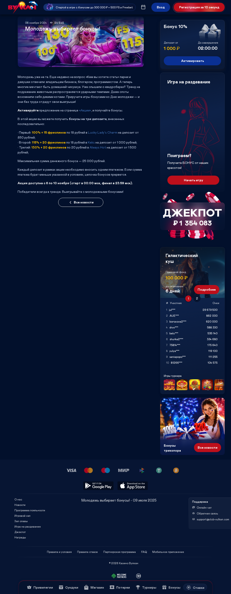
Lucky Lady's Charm (102, 132)
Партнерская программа (119, 552)
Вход (161, 7)
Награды (20, 537)
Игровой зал (22, 515)
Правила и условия (59, 552)
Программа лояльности (29, 510)
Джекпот (20, 532)
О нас (18, 499)
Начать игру (193, 180)
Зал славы (21, 521)
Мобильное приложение (168, 552)
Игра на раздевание (27, 526)
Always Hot (98, 147)
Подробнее (207, 289)
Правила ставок (87, 552)
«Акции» (85, 110)
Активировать (192, 61)
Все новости (84, 202)
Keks (91, 142)
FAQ (144, 552)
